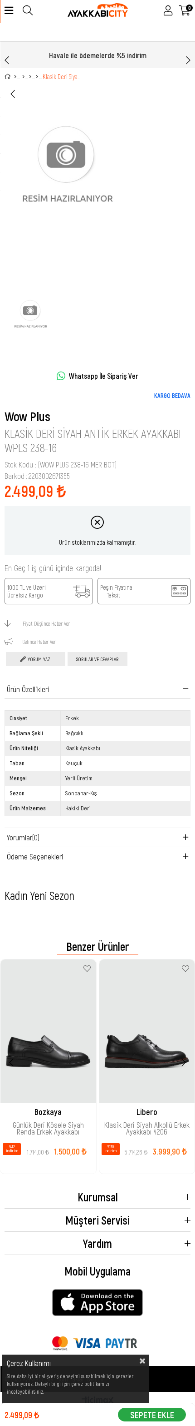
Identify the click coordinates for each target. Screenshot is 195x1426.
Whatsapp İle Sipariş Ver (103, 376)
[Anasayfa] (15, 77)
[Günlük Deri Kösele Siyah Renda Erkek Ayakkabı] (48, 1031)
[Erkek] (23, 77)
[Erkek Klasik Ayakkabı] (37, 77)
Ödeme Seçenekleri (35, 856)
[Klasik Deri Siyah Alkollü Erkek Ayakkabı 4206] (147, 1031)
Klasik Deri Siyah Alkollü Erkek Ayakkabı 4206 (147, 1127)
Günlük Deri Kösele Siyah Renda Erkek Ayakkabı (48, 1127)
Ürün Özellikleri (28, 688)
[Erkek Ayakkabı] (30, 77)
